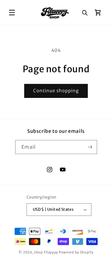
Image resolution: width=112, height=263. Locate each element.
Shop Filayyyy (46, 252)
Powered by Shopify (76, 252)
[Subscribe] (90, 147)
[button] (12, 12)
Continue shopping (56, 90)
